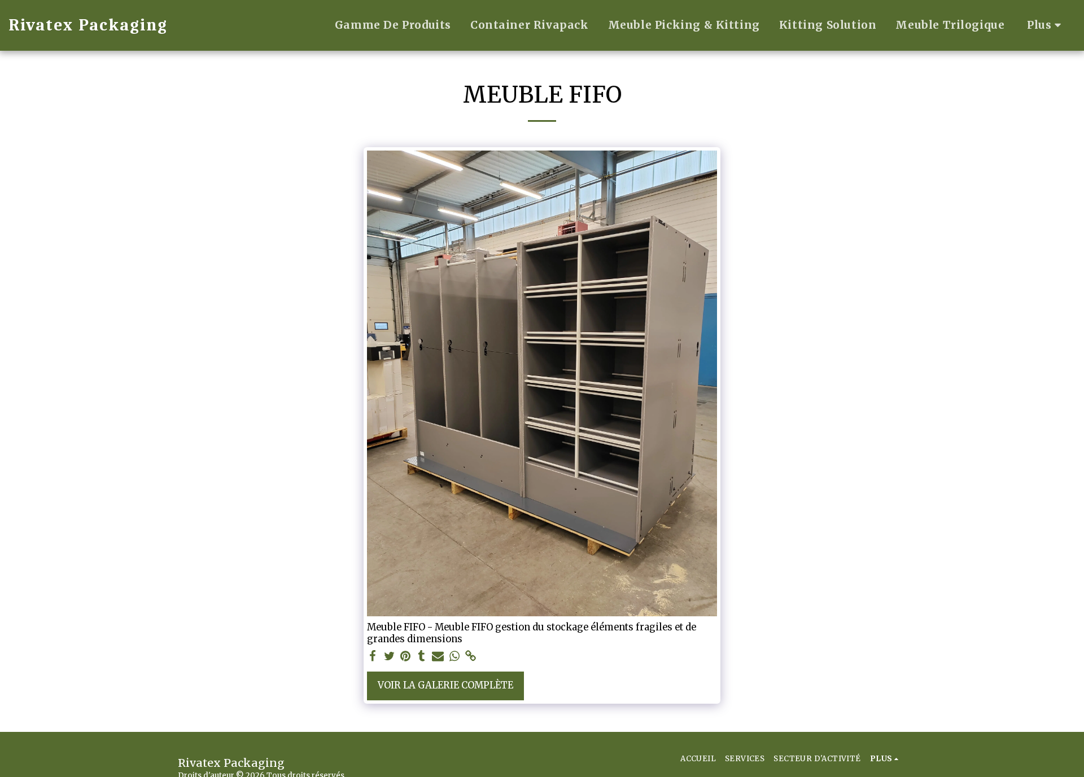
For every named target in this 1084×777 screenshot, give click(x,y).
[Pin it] (406, 656)
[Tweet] (389, 656)
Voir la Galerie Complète (445, 685)
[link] (471, 656)
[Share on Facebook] (373, 656)
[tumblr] (422, 656)
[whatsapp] (454, 656)
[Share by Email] (438, 656)
